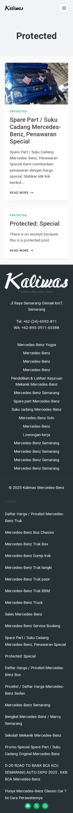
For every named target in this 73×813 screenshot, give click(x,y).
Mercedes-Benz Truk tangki (28, 567)
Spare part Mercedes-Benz (37, 401)
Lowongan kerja (36, 435)
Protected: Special (35, 223)
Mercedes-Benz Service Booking (32, 626)
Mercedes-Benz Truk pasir (27, 579)
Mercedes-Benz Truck (24, 602)
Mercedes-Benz (36, 353)
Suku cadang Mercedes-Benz (36, 409)
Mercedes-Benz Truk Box (26, 544)
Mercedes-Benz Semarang (36, 393)
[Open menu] (64, 7)
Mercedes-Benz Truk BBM (27, 591)
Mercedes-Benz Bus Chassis (29, 532)
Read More (21, 193)
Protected (18, 111)
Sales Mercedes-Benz (23, 614)
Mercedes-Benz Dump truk (28, 555)
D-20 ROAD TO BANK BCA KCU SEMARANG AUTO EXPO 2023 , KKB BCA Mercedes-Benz (36, 772)
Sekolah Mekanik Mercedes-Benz (33, 735)
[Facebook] (28, 806)
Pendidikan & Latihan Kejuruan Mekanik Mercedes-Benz (36, 381)
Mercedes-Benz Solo (36, 418)
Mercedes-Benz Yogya (36, 345)
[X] (36, 806)
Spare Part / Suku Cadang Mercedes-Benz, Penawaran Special (35, 131)
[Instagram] (45, 806)
